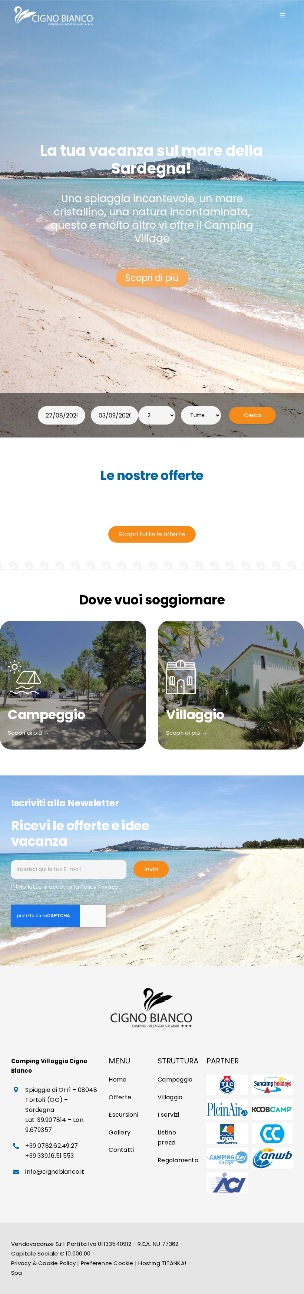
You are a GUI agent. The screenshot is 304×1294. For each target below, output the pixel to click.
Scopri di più (152, 278)
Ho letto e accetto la (68, 887)
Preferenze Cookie (107, 1263)
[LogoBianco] (54, 6)
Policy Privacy (99, 887)
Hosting (149, 1263)
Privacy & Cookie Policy (43, 1263)
